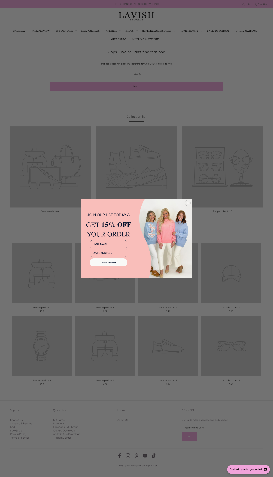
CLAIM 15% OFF (108, 262)
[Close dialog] (188, 203)
